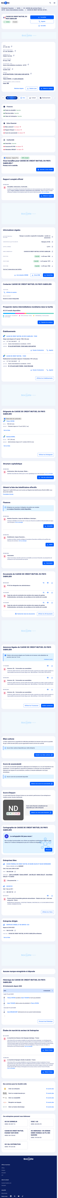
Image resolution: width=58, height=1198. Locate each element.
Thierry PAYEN (7, 78)
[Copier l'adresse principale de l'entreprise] (30, 73)
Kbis (24, 98)
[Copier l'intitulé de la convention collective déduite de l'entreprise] (52, 241)
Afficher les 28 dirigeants (46, 454)
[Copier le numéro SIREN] (11, 46)
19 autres (11, 876)
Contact (34, 98)
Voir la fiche (7, 430)
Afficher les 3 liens (47, 912)
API (2, 1175)
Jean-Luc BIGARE (14, 874)
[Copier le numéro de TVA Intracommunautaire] (13, 55)
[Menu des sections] (3, 97)
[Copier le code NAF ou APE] (28, 64)
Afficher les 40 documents (45, 614)
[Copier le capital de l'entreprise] (52, 246)
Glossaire (4, 1185)
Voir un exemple (45, 192)
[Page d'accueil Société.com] (5, 2)
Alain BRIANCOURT (12, 1012)
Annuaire (4, 1172)
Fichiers (3, 1170)
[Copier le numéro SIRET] (15, 50)
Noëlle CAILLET (41, 874)
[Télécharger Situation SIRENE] (52, 261)
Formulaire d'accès (8, 494)
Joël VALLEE (32, 874)
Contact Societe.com (6, 1183)
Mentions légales (19, 88)
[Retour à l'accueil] (28, 1159)
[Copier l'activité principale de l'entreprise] (52, 236)
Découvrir (48, 849)
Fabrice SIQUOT (23, 874)
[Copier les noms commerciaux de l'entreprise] (52, 251)
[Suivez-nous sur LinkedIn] (11, 1196)
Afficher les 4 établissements (45, 378)
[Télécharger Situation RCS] (52, 256)
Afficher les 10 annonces (31, 705)
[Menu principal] (54, 3)
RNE (8, 83)
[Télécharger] (52, 583)
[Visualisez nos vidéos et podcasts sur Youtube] (18, 1196)
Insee (4, 83)
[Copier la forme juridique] (12, 69)
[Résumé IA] (43, 583)
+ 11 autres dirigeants (17, 78)
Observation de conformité (13, 418)
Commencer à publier (48, 659)
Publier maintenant (47, 705)
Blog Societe (4, 1193)
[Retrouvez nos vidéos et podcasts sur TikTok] (22, 1196)
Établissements (46, 98)
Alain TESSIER (25, 997)
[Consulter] (48, 583)
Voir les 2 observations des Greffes (12, 269)
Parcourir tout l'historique (46, 1021)
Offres (3, 1168)
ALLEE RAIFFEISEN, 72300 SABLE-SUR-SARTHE (16, 74)
